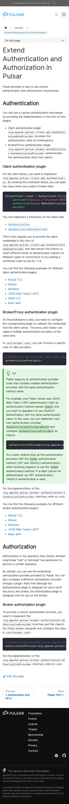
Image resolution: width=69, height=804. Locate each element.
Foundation (35, 713)
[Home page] (6, 27)
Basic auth (14, 303)
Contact (33, 750)
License (33, 724)
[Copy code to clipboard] (62, 196)
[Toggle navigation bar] (63, 14)
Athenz (12, 284)
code (61, 496)
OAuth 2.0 (14, 298)
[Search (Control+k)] (56, 14)
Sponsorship (35, 734)
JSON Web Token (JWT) (23, 293)
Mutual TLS (15, 279)
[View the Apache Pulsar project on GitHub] (64, 756)
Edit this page (15, 676)
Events (32, 718)
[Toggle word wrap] (56, 196)
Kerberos (13, 289)
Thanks (32, 729)
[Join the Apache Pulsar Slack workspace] (56, 756)
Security (33, 740)
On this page (12, 40)
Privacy (32, 745)
